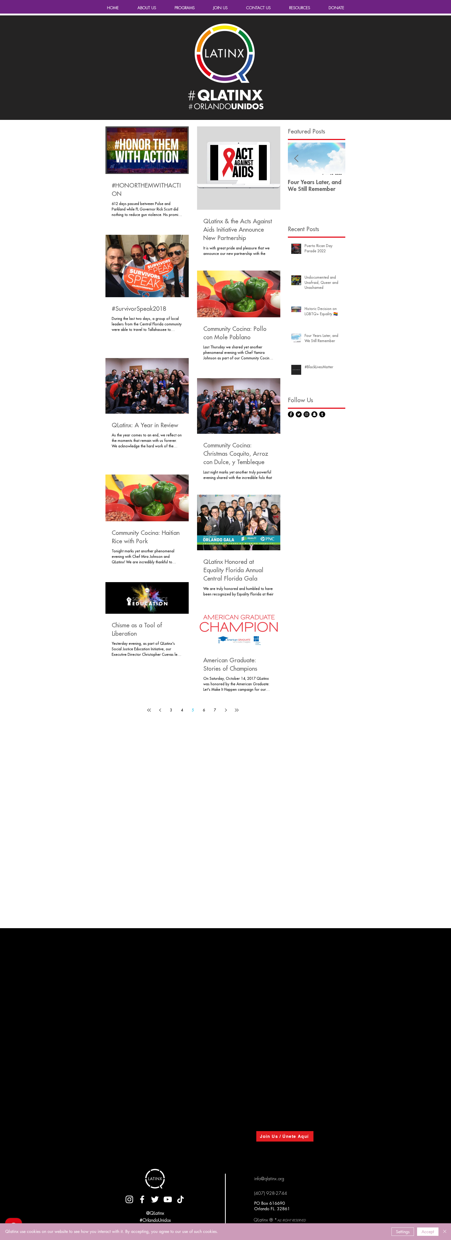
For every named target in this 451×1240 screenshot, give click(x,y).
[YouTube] (168, 1199)
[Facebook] (142, 1199)
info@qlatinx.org (269, 1178)
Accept (428, 1232)
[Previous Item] (296, 159)
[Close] (445, 1231)
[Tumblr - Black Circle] (322, 414)
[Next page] (225, 710)
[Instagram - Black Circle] (307, 414)
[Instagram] (129, 1199)
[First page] (149, 710)
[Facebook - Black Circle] (291, 414)
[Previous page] (160, 710)
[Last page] (236, 710)
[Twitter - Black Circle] (299, 414)
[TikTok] (180, 1199)
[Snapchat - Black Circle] (314, 414)
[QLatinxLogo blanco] (155, 1179)
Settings (403, 1232)
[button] (299, 8)
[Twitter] (155, 1199)
